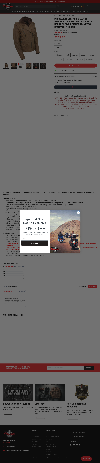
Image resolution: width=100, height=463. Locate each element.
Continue (34, 243)
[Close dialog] (78, 212)
